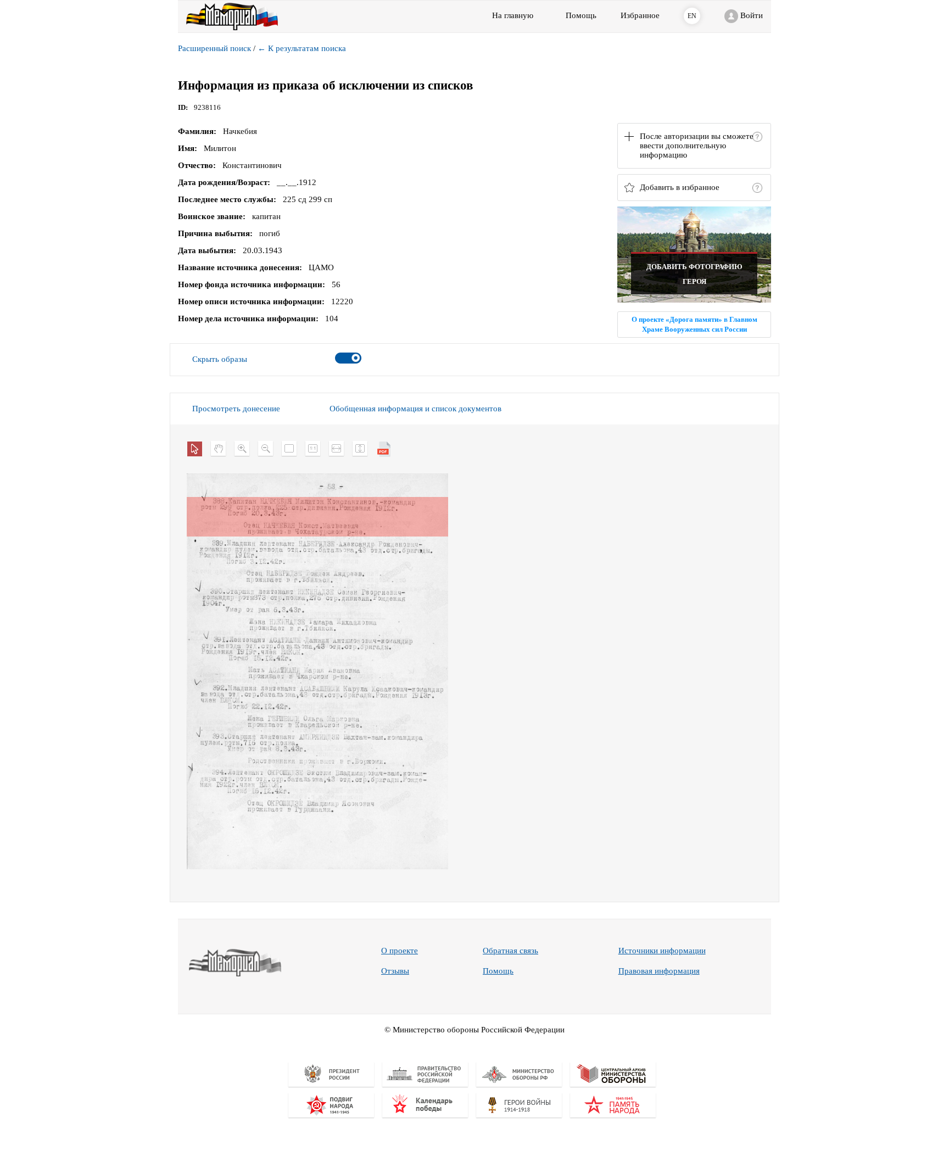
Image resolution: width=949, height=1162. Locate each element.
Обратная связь (510, 950)
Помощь (498, 971)
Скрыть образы (219, 359)
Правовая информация (659, 971)
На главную (512, 15)
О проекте (399, 950)
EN (692, 16)
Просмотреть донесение (236, 408)
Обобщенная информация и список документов (415, 408)
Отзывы (395, 971)
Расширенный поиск (214, 48)
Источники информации (662, 950)
